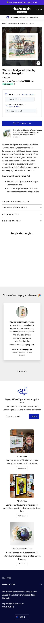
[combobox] (20, 99)
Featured (6, 578)
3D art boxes (22, 468)
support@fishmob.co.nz (13, 603)
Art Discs (22, 564)
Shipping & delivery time (15, 201)
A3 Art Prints (22, 516)
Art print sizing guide (14, 208)
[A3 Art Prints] (22, 486)
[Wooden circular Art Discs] (22, 533)
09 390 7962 (8, 607)
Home (4, 23)
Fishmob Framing (11, 221)
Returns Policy (10, 214)
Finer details (8, 584)
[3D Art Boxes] (22, 441)
